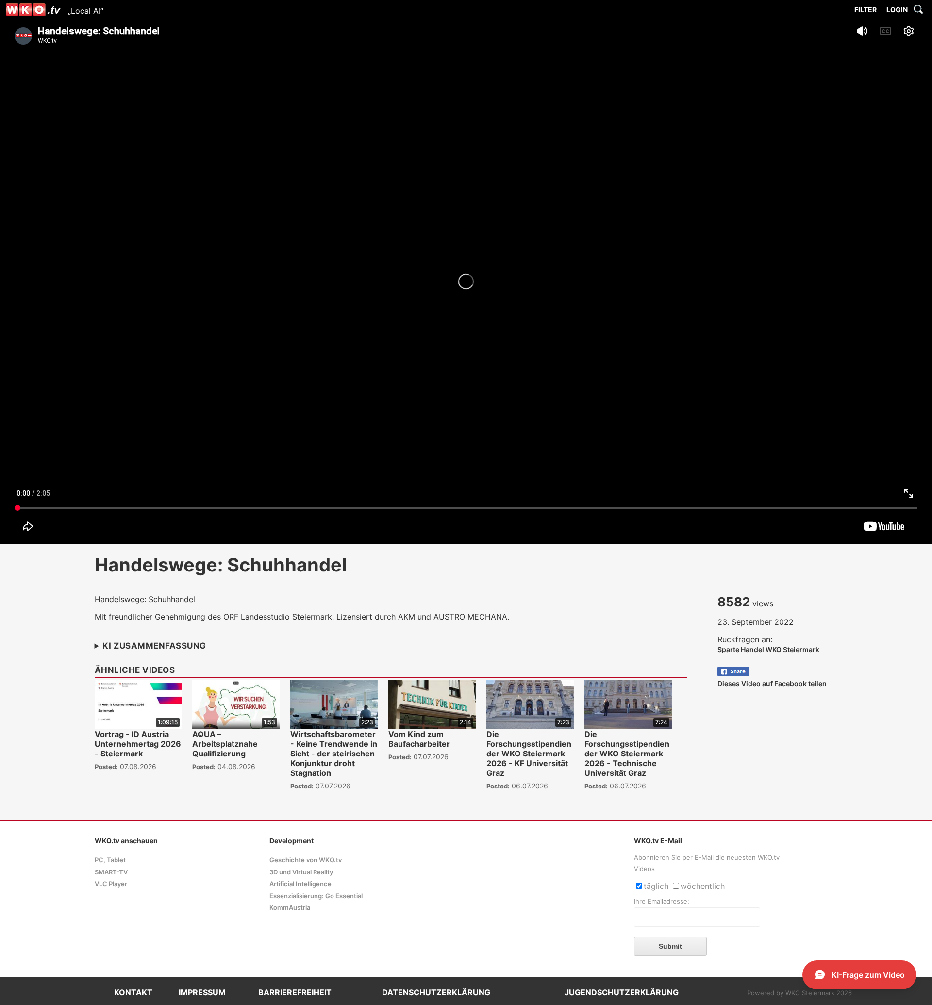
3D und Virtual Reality (301, 872)
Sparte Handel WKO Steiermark (768, 649)
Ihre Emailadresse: (661, 901)
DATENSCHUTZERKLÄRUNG (436, 992)
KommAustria (289, 907)
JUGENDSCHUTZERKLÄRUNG (622, 992)
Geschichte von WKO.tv (305, 860)
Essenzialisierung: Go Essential (316, 896)
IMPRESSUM (202, 992)
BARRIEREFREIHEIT (295, 992)
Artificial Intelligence (300, 884)
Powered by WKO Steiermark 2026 (799, 993)
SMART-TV (111, 872)
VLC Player (111, 884)
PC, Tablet (110, 860)
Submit (670, 946)
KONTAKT (133, 992)
